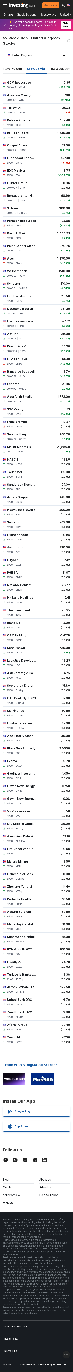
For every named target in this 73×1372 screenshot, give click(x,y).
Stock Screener (27, 14)
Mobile (7, 1187)
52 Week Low (61, 69)
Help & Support (48, 1194)
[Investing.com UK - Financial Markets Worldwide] (22, 5)
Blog (6, 1179)
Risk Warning (10, 1350)
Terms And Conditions (15, 1326)
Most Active (48, 14)
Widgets (8, 1202)
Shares (8, 14)
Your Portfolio (11, 1194)
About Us (45, 1179)
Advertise (45, 1187)
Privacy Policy (10, 1338)
